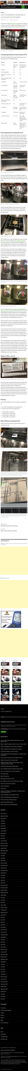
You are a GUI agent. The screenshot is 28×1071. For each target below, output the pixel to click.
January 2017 (3, 932)
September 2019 (4, 870)
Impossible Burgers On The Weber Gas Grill (10, 794)
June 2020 (3, 858)
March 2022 (3, 828)
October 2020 (4, 848)
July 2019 (3, 875)
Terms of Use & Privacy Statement (8, 1050)
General (2, 12)
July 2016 (3, 939)
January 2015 (3, 979)
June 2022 (3, 823)
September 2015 (4, 959)
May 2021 (3, 838)
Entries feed (3, 1034)
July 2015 (3, 964)
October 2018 (4, 890)
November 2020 (4, 845)
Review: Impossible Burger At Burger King (9, 797)
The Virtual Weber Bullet (6, 711)
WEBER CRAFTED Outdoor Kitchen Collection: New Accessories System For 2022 (12, 763)
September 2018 (4, 892)
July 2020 (3, 855)
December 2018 (4, 885)
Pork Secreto (3, 788)
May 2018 (3, 902)
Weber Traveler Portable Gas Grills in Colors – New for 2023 (13, 744)
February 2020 (4, 863)
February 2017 (4, 929)
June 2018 (3, 900)
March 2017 (3, 927)
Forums (2, 708)
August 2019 (3, 872)
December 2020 (4, 843)
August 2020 (3, 853)
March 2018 (3, 905)
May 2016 (3, 942)
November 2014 (4, 984)
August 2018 (3, 895)
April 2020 (3, 860)
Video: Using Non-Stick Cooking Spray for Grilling (11, 749)
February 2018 (4, 907)
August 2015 (3, 961)
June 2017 (3, 919)
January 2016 (3, 952)
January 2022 (3, 830)
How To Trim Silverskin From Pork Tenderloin (10, 771)
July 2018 (3, 897)
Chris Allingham (14, 19)
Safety (2, 1020)
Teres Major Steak (4, 773)
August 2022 (3, 818)
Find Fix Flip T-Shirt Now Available (8, 783)
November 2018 (4, 887)
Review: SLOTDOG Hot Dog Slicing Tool (9, 804)
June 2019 (3, 877)
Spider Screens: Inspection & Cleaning (9, 530)
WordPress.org (4, 1039)
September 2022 (4, 816)
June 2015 (3, 966)
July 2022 (3, 821)
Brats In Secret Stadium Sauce (7, 802)
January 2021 (3, 840)
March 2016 (3, 947)
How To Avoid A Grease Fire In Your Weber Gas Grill (12, 757)
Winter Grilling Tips (5, 776)
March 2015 (3, 974)
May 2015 (3, 969)
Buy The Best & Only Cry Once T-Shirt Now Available (12, 781)
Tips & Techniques (4, 1022)
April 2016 (3, 944)
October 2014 (4, 986)
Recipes (2, 1015)
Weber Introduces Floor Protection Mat (9, 760)
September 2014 (4, 989)
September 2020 (4, 850)
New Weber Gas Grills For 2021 (7, 778)
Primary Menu (26, 7)
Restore (2, 1017)
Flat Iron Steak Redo (5, 786)
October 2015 (4, 956)
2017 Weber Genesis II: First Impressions (9, 525)
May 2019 (3, 880)
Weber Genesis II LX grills (13, 23)
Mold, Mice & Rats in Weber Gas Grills (9, 799)
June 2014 (3, 996)
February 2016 (4, 949)
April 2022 (3, 826)
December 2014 (4, 981)
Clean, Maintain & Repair (6, 1010)
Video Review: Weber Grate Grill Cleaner (9, 751)
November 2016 (4, 934)
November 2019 (4, 865)
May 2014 (3, 998)
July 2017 (3, 917)
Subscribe (3, 731)
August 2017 (3, 914)
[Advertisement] (14, 561)
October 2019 (4, 868)
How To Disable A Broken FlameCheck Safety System (12, 768)
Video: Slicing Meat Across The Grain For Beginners (11, 746)
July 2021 (3, 835)
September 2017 (4, 912)
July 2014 (3, 994)
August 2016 (3, 937)
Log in (2, 1031)
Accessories (3, 1007)
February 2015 (4, 976)
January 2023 (3, 813)
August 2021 (3, 833)
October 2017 (4, 910)
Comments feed (4, 1036)
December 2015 (4, 954)
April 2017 (3, 924)
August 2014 (3, 991)
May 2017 (3, 922)
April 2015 (3, 971)
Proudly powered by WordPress (6, 1069)
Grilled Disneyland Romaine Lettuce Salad (9, 766)
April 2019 (3, 882)
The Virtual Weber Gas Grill (8, 7)
